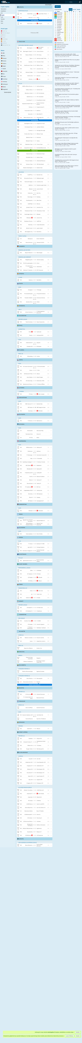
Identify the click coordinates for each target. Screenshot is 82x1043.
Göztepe (58, 34)
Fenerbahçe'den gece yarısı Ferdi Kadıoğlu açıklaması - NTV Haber (67, 123)
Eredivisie (4, 43)
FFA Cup (20, 558)
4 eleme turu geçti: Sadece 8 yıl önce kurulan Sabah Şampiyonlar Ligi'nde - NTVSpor (66, 112)
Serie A (3, 35)
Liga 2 (19, 309)
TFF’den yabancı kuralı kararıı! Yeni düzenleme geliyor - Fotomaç (67, 95)
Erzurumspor (59, 40)
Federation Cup (22, 588)
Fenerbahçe (59, 24)
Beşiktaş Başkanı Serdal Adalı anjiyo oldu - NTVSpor (66, 134)
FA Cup (20, 83)
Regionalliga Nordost (24, 257)
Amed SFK (59, 27)
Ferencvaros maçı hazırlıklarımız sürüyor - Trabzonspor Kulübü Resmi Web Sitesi (67, 73)
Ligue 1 (4, 37)
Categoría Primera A (24, 668)
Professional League (24, 567)
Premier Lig (21, 691)
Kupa (19, 287)
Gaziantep (59, 19)
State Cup (21, 518)
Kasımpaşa (59, 22)
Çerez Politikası (69, 1036)
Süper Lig (20, 635)
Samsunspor (59, 16)
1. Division (21, 391)
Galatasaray (59, 14)
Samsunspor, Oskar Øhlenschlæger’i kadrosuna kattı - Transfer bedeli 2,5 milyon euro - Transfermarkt (67, 144)
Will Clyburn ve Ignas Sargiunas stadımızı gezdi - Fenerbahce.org (65, 150)
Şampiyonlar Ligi (23, 10)
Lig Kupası (21, 172)
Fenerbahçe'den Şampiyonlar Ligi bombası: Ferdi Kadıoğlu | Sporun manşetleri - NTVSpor (67, 118)
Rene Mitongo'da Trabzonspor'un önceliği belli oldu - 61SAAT (66, 139)
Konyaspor (59, 38)
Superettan (21, 329)
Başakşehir (59, 26)
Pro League (21, 618)
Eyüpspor (59, 37)
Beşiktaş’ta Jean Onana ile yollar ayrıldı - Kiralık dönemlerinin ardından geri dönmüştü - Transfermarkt (67, 55)
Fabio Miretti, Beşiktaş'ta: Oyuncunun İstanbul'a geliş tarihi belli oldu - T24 (66, 79)
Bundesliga (4, 39)
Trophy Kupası (22, 236)
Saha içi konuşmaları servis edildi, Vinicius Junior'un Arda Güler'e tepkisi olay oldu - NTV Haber (66, 167)
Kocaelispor (59, 29)
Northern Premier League (25, 45)
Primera (20, 726)
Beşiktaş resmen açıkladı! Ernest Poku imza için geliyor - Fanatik (67, 61)
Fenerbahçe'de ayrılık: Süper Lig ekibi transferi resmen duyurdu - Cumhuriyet (67, 129)
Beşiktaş (58, 30)
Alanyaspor (59, 21)
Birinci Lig (21, 705)
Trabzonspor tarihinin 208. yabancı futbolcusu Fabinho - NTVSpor (67, 101)
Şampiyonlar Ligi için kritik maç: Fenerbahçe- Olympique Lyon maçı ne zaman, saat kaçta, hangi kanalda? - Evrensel (67, 67)
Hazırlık (20, 756)
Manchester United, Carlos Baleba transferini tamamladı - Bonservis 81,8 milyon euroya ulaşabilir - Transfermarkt (67, 106)
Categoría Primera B (24, 675)
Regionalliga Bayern (24, 250)
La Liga (20, 277)
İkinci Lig (20, 353)
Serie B (20, 655)
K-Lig (19, 541)
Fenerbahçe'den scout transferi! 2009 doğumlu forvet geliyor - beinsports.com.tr (67, 161)
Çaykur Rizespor (60, 32)
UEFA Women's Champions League (27, 842)
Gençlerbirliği (59, 13)
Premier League (22, 319)
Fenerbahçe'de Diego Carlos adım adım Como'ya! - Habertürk (66, 156)
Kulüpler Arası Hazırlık (25, 787)
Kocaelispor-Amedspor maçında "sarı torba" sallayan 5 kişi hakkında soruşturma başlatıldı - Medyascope (67, 84)
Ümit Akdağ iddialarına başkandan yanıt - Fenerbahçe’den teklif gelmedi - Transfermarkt (67, 90)
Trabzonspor (59, 17)
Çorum (58, 35)
